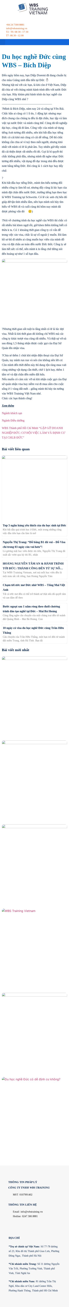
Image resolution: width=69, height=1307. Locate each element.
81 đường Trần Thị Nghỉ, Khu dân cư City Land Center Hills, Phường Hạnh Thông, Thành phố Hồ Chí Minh (33, 1286)
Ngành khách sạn (12, 413)
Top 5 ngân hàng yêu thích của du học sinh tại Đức (34, 525)
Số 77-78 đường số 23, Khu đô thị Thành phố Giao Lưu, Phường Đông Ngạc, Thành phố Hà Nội (34, 1251)
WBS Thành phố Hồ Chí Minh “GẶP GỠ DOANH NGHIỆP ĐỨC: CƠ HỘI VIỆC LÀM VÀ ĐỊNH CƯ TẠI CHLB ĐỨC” (33, 432)
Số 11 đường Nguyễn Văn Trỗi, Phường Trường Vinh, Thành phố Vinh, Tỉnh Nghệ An (34, 1269)
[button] (2, 42)
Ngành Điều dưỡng (13, 420)
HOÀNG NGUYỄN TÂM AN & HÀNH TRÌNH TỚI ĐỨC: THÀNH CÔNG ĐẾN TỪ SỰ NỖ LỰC (33, 568)
